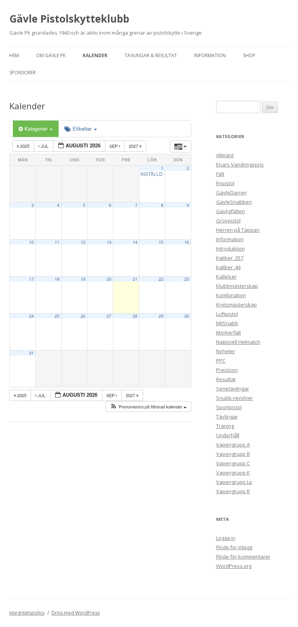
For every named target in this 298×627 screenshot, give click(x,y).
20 (109, 279)
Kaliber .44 (228, 267)
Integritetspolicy (27, 612)
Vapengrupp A (233, 444)
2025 (25, 146)
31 (31, 353)
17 (31, 279)
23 (186, 279)
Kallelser (226, 276)
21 (135, 279)
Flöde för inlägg (234, 547)
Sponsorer (22, 72)
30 (186, 316)
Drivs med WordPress (76, 612)
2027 (134, 146)
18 (57, 279)
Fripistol (225, 183)
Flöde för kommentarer (243, 556)
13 (109, 242)
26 (83, 316)
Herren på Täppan (238, 229)
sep (114, 146)
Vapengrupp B (233, 453)
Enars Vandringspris (240, 164)
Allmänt (225, 155)
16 (186, 242)
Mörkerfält (228, 332)
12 (83, 242)
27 (109, 316)
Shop (249, 55)
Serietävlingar (232, 388)
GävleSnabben (234, 201)
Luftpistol (227, 313)
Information (210, 55)
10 (31, 242)
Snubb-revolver (234, 397)
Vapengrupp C (233, 463)
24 (31, 316)
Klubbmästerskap (237, 285)
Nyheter (225, 351)
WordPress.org (233, 565)
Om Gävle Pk (51, 55)
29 (161, 316)
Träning (225, 425)
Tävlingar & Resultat (151, 55)
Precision (227, 369)
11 (57, 242)
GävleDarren (231, 192)
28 (135, 316)
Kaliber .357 (229, 257)
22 (161, 279)
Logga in (226, 537)
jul (45, 146)
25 (57, 316)
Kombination (231, 295)
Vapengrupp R (233, 491)
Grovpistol (228, 220)
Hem (14, 55)
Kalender (95, 55)
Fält (220, 173)
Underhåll (227, 435)
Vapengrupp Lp (234, 481)
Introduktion (230, 248)
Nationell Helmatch (238, 341)
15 (161, 242)
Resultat (226, 379)
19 (83, 279)
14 (135, 242)
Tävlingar (227, 416)
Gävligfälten (230, 211)
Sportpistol (229, 407)
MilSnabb (227, 323)
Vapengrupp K (233, 472)
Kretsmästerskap (236, 304)
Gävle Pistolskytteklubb (69, 19)
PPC (220, 360)
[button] (148, 406)
